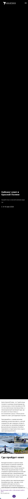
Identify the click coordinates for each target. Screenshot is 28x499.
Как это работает (5, 493)
